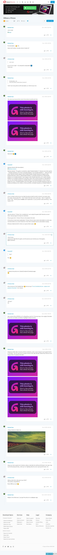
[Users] (25, 2)
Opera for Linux (7, 524)
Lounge (6, 21)
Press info (48, 520)
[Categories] (17, 2)
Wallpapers (19, 522)
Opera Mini (6, 535)
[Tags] (22, 2)
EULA (37, 524)
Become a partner (50, 526)
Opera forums (29, 522)
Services (19, 515)
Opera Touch (7, 537)
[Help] (33, 2)
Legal (37, 515)
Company (49, 515)
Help (27, 515)
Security (38, 518)
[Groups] (27, 2)
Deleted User (11, 27)
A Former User (11, 59)
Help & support (30, 518)
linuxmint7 (10, 164)
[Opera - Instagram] (13, 546)
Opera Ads (19, 524)
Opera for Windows (8, 520)
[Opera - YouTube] (8, 546)
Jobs (47, 522)
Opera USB (6, 528)
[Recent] (20, 2)
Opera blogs (29, 520)
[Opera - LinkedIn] (11, 546)
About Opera (49, 518)
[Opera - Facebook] (3, 546)
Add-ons (19, 518)
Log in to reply (50, 20)
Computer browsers (7, 518)
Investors (48, 524)
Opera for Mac (7, 522)
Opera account (20, 520)
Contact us (48, 528)
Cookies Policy (39, 522)
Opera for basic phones (9, 539)
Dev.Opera (28, 524)
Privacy (37, 520)
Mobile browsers (6, 530)
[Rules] (30, 2)
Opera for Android (8, 533)
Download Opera (31, 7)
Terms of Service (40, 526)
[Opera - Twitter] (5, 546)
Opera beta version (8, 526)
